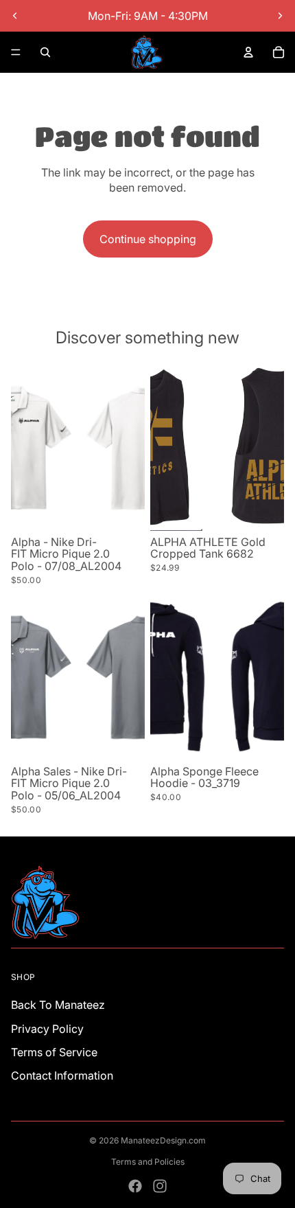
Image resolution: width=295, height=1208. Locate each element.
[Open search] (45, 52)
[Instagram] (160, 1186)
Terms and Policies (148, 1161)
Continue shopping (147, 239)
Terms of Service (54, 1052)
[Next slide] (280, 16)
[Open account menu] (248, 52)
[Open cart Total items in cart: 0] (278, 52)
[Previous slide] (15, 16)
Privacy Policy (47, 1029)
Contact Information (62, 1075)
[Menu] (16, 52)
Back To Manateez (58, 1005)
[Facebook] (135, 1186)
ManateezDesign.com (163, 1140)
